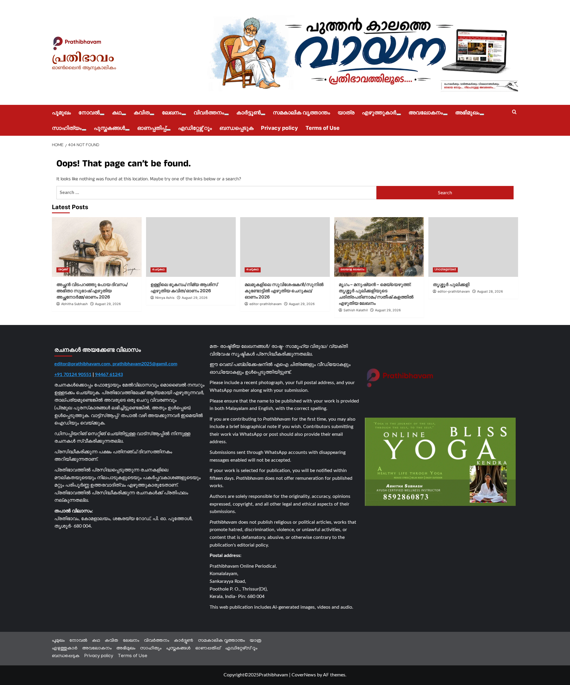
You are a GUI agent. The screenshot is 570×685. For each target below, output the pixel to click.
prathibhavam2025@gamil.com (145, 364)
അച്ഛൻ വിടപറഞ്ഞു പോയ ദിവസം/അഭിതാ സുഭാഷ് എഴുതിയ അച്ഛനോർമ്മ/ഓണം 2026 (92, 291)
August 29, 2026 (108, 304)
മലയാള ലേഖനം (353, 270)
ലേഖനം (171, 112)
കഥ (116, 112)
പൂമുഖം (61, 112)
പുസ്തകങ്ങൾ (109, 128)
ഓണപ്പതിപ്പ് (151, 128)
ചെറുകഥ (158, 270)
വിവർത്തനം (209, 112)
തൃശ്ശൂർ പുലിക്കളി (451, 284)
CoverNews (304, 675)
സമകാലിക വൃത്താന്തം (301, 112)
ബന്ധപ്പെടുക (236, 128)
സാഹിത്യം (67, 128)
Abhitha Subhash (74, 304)
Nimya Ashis (165, 298)
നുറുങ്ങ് (63, 270)
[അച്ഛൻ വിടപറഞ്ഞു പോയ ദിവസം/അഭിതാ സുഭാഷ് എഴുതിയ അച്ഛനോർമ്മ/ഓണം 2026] (97, 247)
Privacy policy (279, 128)
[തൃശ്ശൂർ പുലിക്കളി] (473, 247)
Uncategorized (445, 270)
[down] (102, 114)
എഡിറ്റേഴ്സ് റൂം (195, 128)
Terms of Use (322, 128)
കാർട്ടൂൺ (248, 112)
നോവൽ (89, 112)
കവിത (142, 112)
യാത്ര (346, 112)
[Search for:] (216, 192)
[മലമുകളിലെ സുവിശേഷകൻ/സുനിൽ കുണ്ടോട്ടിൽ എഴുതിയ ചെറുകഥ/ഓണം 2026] (285, 247)
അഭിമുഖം (467, 112)
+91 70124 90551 (72, 374)
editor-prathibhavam (265, 304)
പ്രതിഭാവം (83, 58)
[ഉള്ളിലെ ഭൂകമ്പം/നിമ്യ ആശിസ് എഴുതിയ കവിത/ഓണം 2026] (191, 247)
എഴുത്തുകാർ (379, 112)
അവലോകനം (425, 112)
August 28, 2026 (490, 291)
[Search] (514, 112)
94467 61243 (109, 374)
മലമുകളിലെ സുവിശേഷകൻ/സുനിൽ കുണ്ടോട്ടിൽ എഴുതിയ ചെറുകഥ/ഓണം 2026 (284, 291)
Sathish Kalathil (355, 310)
